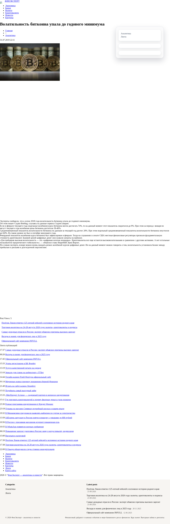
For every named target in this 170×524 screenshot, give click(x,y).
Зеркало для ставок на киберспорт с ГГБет (24, 372)
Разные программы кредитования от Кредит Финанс (29, 404)
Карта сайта (10, 470)
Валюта (8, 10)
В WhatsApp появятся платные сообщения (24, 427)
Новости (9, 15)
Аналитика (10, 35)
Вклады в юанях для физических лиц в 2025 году (24, 336)
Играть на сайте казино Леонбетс (20, 386)
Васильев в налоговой (15, 436)
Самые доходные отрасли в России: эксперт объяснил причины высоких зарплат (38, 332)
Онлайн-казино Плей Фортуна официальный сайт (28, 377)
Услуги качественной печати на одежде (23, 368)
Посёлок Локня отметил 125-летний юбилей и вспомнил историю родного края (38, 323)
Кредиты (9, 17)
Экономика (10, 6)
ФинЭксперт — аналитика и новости (25, 475)
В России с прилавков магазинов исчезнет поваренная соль (32, 422)
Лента (8, 468)
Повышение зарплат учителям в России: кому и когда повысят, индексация (39, 431)
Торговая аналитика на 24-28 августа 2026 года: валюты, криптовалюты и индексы (39, 327)
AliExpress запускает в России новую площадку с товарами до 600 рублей (38, 418)
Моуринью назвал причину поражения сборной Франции (31, 381)
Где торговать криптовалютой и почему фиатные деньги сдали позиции (38, 399)
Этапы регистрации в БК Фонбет (20, 363)
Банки (8, 8)
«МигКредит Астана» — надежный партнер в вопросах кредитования (37, 395)
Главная (8, 30)
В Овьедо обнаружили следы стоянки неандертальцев (29, 449)
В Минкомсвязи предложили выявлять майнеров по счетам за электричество (40, 413)
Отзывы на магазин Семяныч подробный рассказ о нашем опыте (34, 409)
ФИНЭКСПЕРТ (12, 1)
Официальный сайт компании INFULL (19, 341)
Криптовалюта (12, 13)
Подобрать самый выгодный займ (20, 390)
